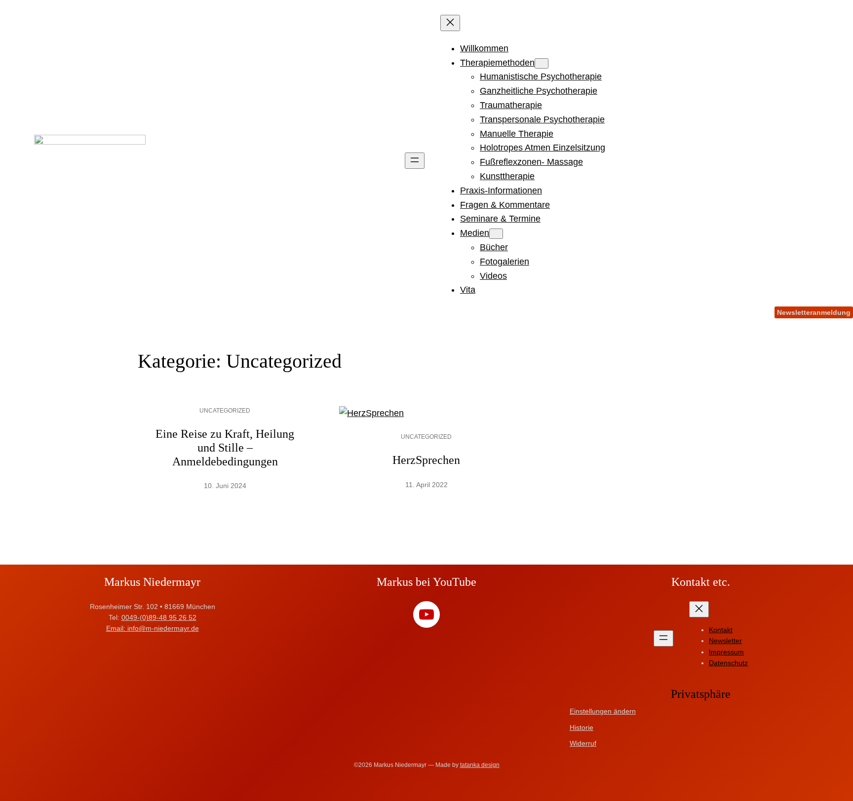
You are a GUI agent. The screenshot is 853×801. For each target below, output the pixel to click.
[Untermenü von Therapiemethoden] (541, 63)
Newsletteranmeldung (814, 312)
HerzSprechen (426, 460)
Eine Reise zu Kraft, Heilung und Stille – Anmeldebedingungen (224, 447)
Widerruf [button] (583, 743)
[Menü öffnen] (415, 161)
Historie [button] (581, 727)
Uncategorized (224, 410)
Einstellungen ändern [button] (603, 711)
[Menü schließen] (450, 23)
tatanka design (480, 765)
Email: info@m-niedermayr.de (152, 628)
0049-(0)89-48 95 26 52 (158, 617)
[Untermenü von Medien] (496, 234)
